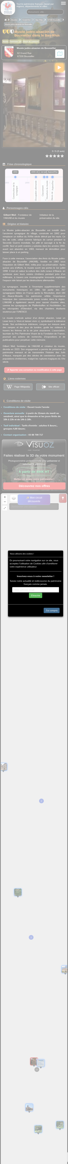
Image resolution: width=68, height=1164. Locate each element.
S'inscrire (35, 595)
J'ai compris (52, 610)
